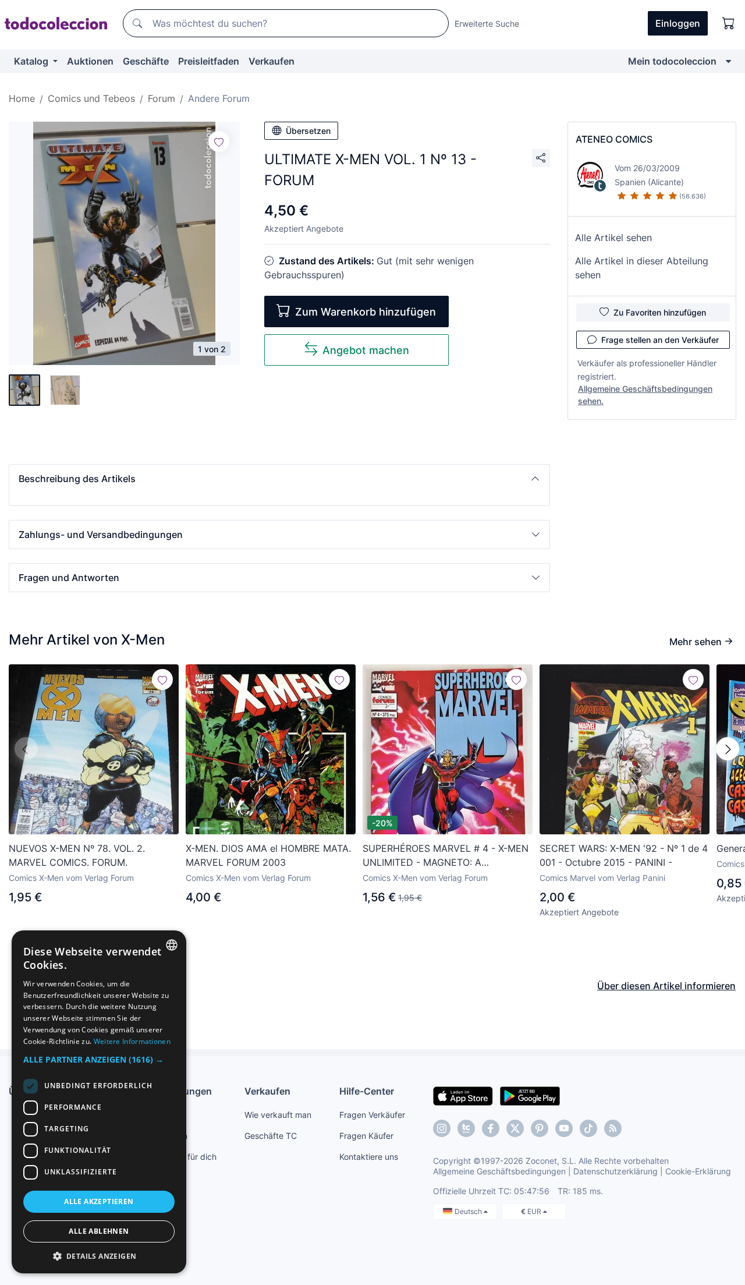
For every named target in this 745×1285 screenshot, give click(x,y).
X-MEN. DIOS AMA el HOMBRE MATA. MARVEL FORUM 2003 (268, 855)
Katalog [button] (32, 61)
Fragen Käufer (366, 1136)
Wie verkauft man (277, 1115)
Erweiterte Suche (487, 24)
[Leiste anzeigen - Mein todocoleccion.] (728, 61)
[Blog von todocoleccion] (613, 1128)
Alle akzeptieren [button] (98, 1201)
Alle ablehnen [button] (99, 1231)
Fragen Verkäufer (372, 1115)
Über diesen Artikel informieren (666, 986)
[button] (279, 479)
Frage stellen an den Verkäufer (660, 340)
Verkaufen (272, 61)
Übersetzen (308, 131)
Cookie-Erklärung (698, 1171)
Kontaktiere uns (368, 1157)
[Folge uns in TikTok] (588, 1128)
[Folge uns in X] (515, 1128)
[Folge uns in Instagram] (441, 1128)
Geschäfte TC (270, 1136)
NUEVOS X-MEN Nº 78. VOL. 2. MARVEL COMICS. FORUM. (77, 855)
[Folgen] (218, 141)
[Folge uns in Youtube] (564, 1128)
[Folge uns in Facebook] (490, 1128)
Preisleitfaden (208, 61)
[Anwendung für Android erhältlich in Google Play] (530, 1095)
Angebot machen (365, 350)
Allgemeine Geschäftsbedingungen (499, 1171)
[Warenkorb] (729, 23)
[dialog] (99, 1101)
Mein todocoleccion (672, 61)
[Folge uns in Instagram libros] (466, 1128)
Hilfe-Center (366, 1091)
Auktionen (90, 61)
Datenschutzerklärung (615, 1171)
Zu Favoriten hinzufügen (659, 312)
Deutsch (469, 1211)
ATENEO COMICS (614, 139)
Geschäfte (146, 61)
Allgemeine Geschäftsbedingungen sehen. (645, 395)
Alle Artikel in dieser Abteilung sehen (641, 268)
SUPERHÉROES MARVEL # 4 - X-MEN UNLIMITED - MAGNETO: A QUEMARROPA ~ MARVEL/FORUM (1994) (445, 855)
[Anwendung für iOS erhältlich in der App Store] (463, 1095)
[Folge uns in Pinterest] (539, 1128)
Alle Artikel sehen (613, 237)
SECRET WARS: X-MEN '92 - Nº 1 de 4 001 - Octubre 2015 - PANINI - (624, 855)
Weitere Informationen (132, 1041)
